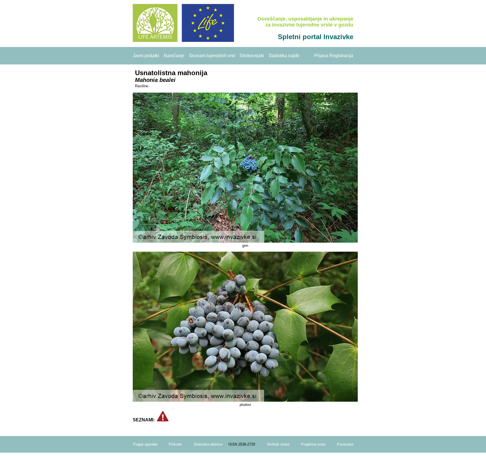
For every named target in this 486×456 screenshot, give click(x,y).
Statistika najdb (284, 55)
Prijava (321, 55)
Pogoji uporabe (145, 444)
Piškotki (175, 444)
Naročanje (174, 55)
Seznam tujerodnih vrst (212, 55)
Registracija (341, 55)
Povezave (345, 444)
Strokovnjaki (251, 55)
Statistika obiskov (208, 444)
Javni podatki (146, 55)
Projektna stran (313, 444)
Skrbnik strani (278, 444)
